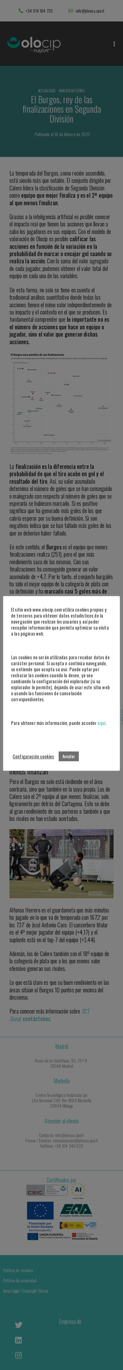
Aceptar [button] (68, 756)
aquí (101, 723)
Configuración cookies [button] (33, 756)
